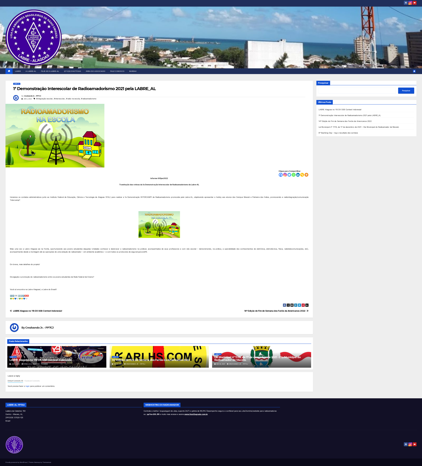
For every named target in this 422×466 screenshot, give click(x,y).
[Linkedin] (298, 175)
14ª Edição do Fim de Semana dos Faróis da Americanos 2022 (274, 311)
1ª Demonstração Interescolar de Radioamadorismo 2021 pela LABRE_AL (350, 115)
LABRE (18, 71)
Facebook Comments (32, 381)
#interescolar (59, 99)
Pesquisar (323, 83)
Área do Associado (95, 71)
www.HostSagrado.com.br (196, 414)
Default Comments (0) (15, 381)
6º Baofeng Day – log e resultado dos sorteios (338, 133)
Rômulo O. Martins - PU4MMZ (36, 364)
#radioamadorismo (88, 99)
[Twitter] (289, 175)
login (28, 386)
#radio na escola (73, 99)
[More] (306, 175)
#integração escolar (44, 99)
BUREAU (133, 71)
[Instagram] (285, 175)
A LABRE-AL (31, 71)
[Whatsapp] (294, 175)
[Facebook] (281, 175)
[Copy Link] (302, 175)
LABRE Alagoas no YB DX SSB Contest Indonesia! (37, 311)
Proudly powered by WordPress (16, 462)
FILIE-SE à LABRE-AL (50, 71)
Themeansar (46, 462)
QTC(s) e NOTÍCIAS (72, 71)
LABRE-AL (17, 83)
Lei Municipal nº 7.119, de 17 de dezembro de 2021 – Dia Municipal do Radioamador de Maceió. (257, 359)
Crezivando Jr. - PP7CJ (32, 96)
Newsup (37, 462)
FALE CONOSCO (117, 71)
